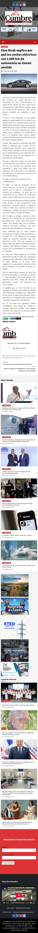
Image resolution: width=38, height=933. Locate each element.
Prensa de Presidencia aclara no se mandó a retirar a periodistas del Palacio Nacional (18, 762)
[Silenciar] (31, 903)
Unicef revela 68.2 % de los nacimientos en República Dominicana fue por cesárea (18, 733)
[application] (19, 895)
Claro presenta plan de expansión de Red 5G (17, 363)
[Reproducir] (4, 903)
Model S (25, 356)
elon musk (19, 356)
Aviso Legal (10, 908)
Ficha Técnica (7, 912)
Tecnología (4, 46)
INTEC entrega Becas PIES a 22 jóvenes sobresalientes (18, 705)
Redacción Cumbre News (19, 343)
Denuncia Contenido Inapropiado (23, 912)
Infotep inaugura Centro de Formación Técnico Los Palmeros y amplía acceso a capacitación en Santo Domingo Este (17, 793)
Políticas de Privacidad (23, 908)
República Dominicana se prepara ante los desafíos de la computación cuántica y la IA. (18, 408)
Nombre (5, 847)
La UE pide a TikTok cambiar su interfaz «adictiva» (17, 535)
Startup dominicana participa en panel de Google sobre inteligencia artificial (17, 504)
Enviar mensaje (8, 863)
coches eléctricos (11, 356)
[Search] (35, 42)
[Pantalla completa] (34, 903)
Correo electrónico (9, 855)
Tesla (20, 358)
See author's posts (19, 348)
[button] (19, 29)
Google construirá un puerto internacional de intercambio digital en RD (16, 472)
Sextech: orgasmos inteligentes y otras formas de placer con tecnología (19, 368)
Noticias (4, 757)
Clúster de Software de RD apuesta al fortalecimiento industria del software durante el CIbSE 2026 (18, 440)
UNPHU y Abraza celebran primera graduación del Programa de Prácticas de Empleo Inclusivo (17, 823)
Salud (3, 728)
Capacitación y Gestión (8, 817)
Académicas (5, 700)
